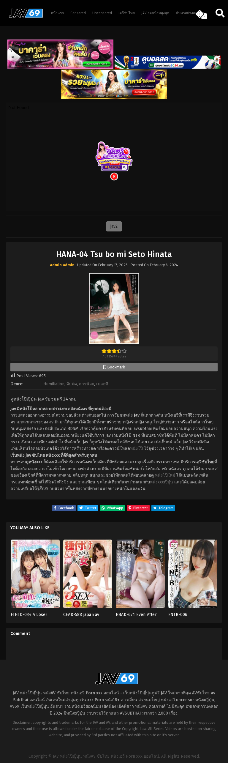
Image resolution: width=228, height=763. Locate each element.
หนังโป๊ (136, 448)
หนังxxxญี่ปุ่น (161, 482)
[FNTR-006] (192, 576)
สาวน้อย (86, 384)
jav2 (114, 226)
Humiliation (53, 384)
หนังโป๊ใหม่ (165, 475)
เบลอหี (102, 384)
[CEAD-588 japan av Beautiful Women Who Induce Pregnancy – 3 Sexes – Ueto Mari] (87, 576)
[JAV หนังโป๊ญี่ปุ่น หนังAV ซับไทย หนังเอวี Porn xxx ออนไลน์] (23, 16)
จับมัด (71, 384)
